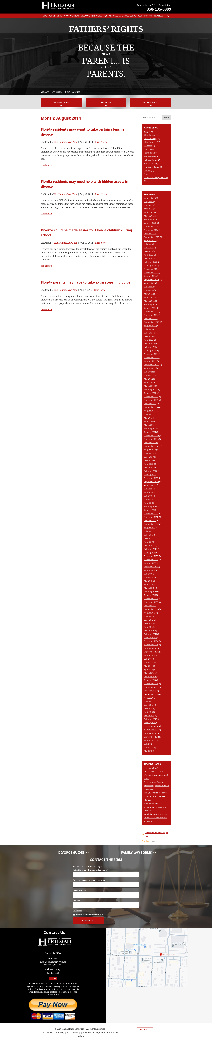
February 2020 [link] (150, 471)
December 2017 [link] (151, 514)
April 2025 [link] (148, 255)
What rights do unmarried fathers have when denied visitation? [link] (155, 817)
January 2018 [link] (150, 510)
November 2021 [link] (151, 400)
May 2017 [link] (148, 538)
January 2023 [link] (150, 351)
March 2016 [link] (149, 588)
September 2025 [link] (151, 237)
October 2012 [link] (150, 733)
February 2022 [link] (150, 390)
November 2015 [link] (151, 602)
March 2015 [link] (149, 631)
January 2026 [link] (150, 223)
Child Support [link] (150, 142)
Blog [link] (140, 16)
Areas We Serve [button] (127, 16)
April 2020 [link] (148, 464)
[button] (51, 978)
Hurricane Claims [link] (151, 167)
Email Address (80, 890)
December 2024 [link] (151, 269)
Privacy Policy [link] (73, 1032)
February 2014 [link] (150, 677)
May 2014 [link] (148, 666)
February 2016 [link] (150, 592)
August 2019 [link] (149, 485)
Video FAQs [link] (101, 16)
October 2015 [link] (150, 606)
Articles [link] (113, 16)
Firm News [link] (101, 141)
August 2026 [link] (150, 198)
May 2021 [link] (148, 418)
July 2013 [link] (148, 701)
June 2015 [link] (148, 620)
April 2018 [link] (148, 503)
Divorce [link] (147, 146)
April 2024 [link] (148, 297)
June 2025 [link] (148, 248)
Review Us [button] (145, 1029)
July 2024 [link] (148, 287)
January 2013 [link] (150, 723)
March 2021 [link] (149, 425)
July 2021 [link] (148, 414)
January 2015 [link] (150, 638)
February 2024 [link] (150, 304)
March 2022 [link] (149, 386)
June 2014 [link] (148, 662)
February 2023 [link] (150, 347)
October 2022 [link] (150, 361)
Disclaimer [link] (47, 1032)
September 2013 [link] (151, 694)
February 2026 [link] (150, 219)
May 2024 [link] (148, 294)
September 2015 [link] (151, 609)
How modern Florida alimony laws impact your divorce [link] (155, 807)
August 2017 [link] (149, 528)
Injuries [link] (147, 171)
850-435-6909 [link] (159, 9)
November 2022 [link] (151, 358)
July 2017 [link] (148, 531)
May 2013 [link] (148, 709)
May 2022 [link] (148, 379)
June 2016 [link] (148, 577)
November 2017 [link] (151, 517)
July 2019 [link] (148, 489)
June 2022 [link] (149, 375)
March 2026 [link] (149, 216)
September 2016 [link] (151, 567)
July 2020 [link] (148, 453)
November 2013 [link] (151, 687)
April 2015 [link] (148, 627)
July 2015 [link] (148, 616)
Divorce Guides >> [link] (73, 852)
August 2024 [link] (150, 283)
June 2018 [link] (148, 499)
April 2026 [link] (148, 212)
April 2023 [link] (148, 340)
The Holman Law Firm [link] (65, 141)
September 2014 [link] (151, 652)
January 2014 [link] (150, 680)
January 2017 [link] (150, 553)
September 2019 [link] (151, 482)
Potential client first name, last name (90, 870)
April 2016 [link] (148, 584)
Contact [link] (148, 16)
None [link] (146, 174)
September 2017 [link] (151, 524)
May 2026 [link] (148, 209)
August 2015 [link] (149, 613)
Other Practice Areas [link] (68, 16)
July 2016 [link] (148, 574)
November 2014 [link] (151, 645)
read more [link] (46, 164)
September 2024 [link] (151, 280)
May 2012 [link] (148, 751)
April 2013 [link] (148, 712)
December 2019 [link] (151, 478)
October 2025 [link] (150, 234)
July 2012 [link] (148, 744)
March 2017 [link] (149, 545)
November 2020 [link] (151, 439)
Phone (76, 900)
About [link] (52, 16)
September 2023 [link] (151, 322)
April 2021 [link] (148, 421)
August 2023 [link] (150, 326)
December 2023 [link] (151, 312)
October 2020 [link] (150, 443)
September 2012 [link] (151, 737)
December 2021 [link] (151, 397)
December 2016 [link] (151, 556)
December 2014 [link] (151, 641)
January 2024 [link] (150, 308)
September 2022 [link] (151, 365)
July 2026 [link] (148, 202)
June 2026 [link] (148, 205)
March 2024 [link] (149, 301)
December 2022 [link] (151, 354)
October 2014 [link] (150, 648)
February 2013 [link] (150, 719)
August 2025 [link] (150, 241)
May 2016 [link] (148, 581)
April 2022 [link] (148, 382)
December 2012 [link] (151, 726)
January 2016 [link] (150, 595)
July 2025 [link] (148, 244)
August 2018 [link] (149, 492)
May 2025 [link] (148, 251)
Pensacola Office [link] (53, 953)
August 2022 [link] (150, 368)
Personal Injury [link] (61, 102)
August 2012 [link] (149, 740)
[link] (168, 16)
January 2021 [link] (150, 432)
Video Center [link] (88, 16)
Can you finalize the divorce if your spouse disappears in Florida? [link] (156, 796)
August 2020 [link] (150, 450)
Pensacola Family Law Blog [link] (156, 178)
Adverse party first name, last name (90, 880)
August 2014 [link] (149, 655)
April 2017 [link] (148, 542)
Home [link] (44, 16)
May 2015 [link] (148, 623)
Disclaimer (77, 911)
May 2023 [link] (148, 336)
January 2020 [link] (150, 475)
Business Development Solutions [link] (99, 1032)
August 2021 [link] (149, 411)
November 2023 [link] (151, 315)
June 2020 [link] (149, 457)
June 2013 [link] (148, 705)
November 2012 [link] (151, 730)
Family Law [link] (106, 102)
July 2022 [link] (148, 372)
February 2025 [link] (150, 262)
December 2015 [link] (151, 599)
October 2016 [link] (150, 563)
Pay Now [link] (158, 16)
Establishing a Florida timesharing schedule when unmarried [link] (156, 785)
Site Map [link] (60, 1032)
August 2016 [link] (149, 570)
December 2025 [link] (151, 227)
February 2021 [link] (150, 429)
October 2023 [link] (150, 319)
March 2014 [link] (149, 673)
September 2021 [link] (151, 407)
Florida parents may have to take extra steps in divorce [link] (85, 282)
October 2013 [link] (150, 691)
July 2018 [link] (148, 496)
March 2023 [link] (149, 343)
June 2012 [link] (148, 747)
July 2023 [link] (148, 329)
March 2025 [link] (149, 258)
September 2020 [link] (151, 446)
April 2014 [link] (148, 670)
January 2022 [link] (150, 393)
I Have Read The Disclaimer (89, 915)
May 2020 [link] (148, 460)
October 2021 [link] (150, 404)
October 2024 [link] (150, 276)
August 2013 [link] (149, 698)
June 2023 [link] (149, 333)
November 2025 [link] (151, 230)
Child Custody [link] (150, 135)
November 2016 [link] (151, 560)
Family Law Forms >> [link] (138, 852)
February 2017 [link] (150, 549)
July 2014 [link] (148, 659)
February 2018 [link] (150, 506)
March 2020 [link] (149, 468)
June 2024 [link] (149, 290)
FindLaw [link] (80, 1036)
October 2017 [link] (150, 521)
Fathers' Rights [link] (150, 160)
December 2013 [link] (151, 684)
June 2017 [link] (148, 535)
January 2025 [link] (150, 265)
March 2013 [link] (149, 716)
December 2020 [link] (151, 436)
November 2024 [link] (151, 273)
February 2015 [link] (150, 634)
